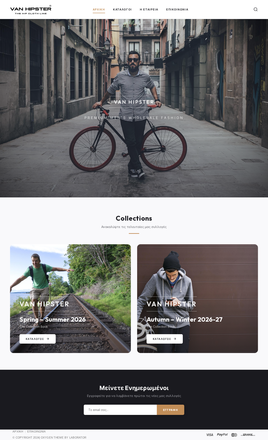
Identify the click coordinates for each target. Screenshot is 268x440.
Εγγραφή (170, 410)
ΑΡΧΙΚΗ (18, 431)
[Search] (255, 9)
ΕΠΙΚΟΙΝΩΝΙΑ (36, 431)
